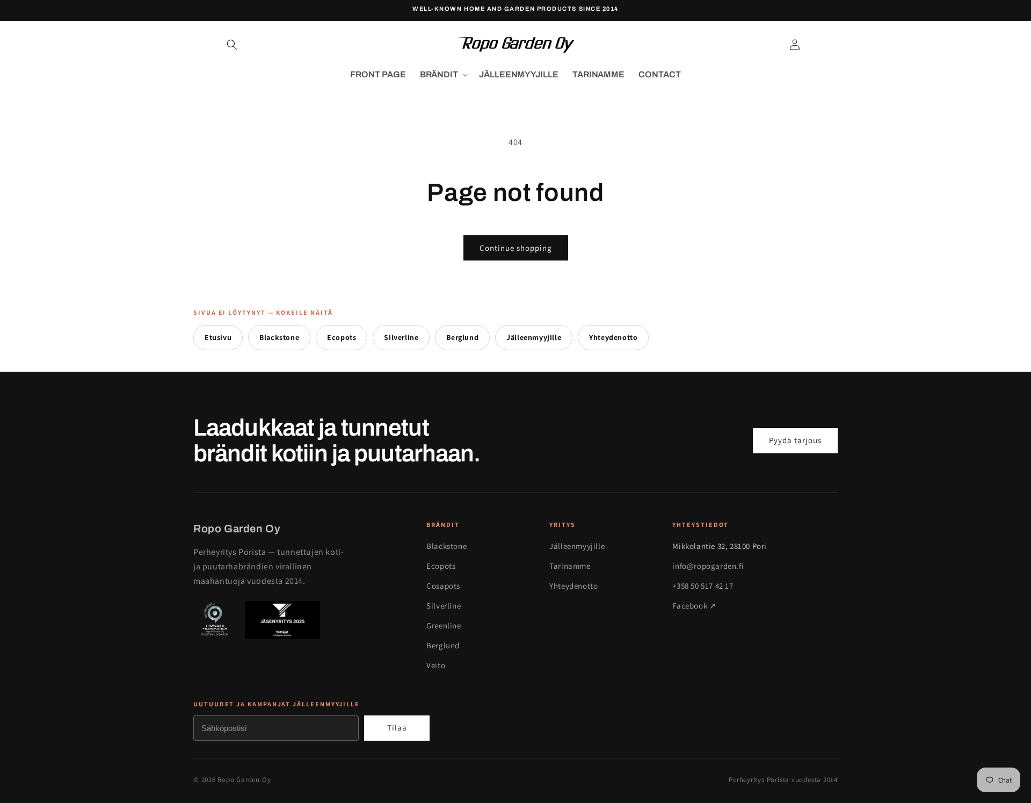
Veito (435, 665)
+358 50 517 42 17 (702, 586)
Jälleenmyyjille (533, 337)
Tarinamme (569, 566)
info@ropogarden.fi (708, 566)
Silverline (401, 337)
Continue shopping (516, 248)
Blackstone (279, 337)
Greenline (443, 625)
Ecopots (341, 337)
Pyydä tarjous (795, 440)
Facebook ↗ (694, 606)
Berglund (462, 337)
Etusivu (218, 337)
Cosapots (443, 586)
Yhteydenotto (613, 337)
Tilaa (397, 727)
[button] (232, 44)
